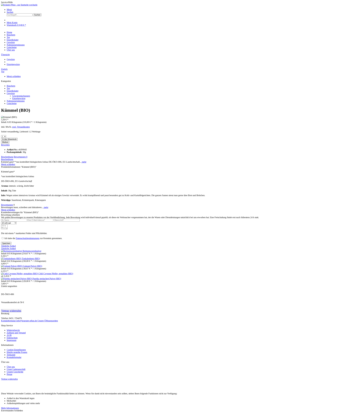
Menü (9, 9)
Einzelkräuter (12, 91)
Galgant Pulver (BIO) (32, 266)
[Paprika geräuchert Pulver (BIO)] (16, 278)
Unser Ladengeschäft (16, 369)
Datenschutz (12, 338)
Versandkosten (200, 384)
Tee (8, 88)
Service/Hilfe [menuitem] (7, 2)
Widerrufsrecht (13, 330)
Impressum (11, 340)
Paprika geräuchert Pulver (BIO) (46, 278)
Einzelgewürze (18, 98)
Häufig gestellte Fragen (17, 352)
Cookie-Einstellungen (16, 350)
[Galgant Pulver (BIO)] (12, 266)
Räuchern (11, 86)
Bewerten (5, 145)
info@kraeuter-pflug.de (27, 321)
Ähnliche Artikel (8, 246)
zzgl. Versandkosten (21, 127)
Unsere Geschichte (15, 372)
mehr (83, 162)
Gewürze (11, 93)
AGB (9, 335)
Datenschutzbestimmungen (27, 238)
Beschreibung (7, 157)
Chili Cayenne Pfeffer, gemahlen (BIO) (55, 273)
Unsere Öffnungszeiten (48, 321)
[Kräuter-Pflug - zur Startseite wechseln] (19, 5)
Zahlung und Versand (16, 333)
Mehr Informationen (10, 408)
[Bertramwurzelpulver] (12, 251)
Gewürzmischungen (21, 96)
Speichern (6, 243)
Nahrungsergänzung (16, 101)
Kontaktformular (8, 321)
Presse (9, 374)
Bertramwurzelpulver (32, 251)
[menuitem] (181, 9)
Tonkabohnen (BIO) (31, 258)
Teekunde (11, 355)
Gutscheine (12, 103)
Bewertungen (20, 157)
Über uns (11, 50)
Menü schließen (14, 76)
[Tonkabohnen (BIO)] (11, 258)
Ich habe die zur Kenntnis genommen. (33, 238)
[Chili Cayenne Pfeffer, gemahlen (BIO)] (19, 273)
